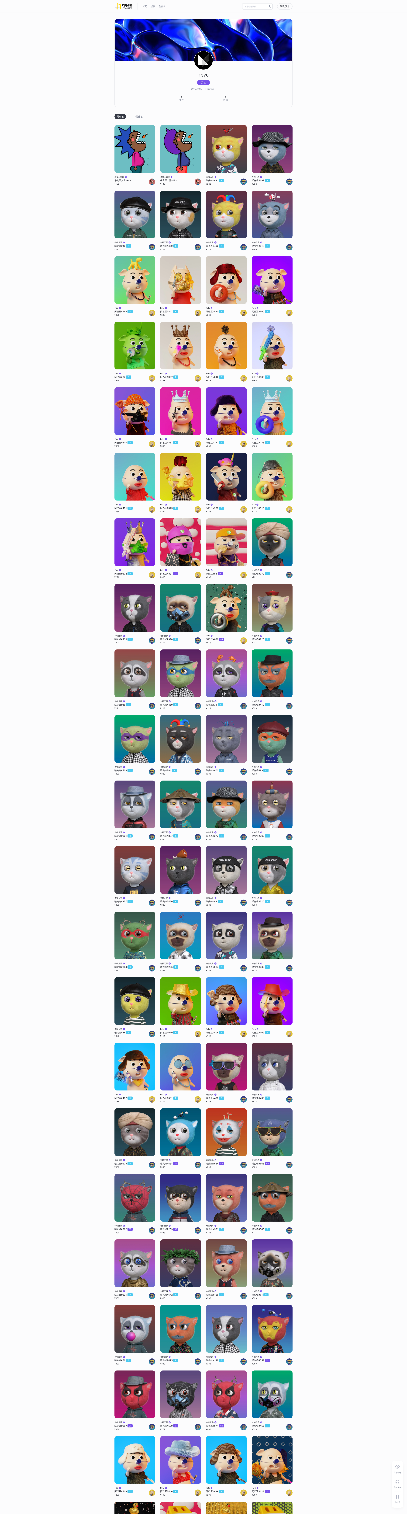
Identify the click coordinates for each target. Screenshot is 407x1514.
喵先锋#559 (260, 1360)
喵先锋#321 (122, 1294)
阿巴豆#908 (260, 377)
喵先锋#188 (214, 1294)
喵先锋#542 (168, 1294)
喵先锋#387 (168, 835)
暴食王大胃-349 (122, 180)
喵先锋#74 (213, 704)
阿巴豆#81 (213, 573)
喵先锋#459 (168, 246)
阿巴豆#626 (214, 639)
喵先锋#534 (214, 967)
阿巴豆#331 (168, 573)
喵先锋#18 (121, 704)
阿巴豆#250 (214, 508)
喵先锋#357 (122, 901)
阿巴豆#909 (260, 1032)
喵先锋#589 (168, 1425)
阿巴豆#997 (168, 377)
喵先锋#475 (168, 1360)
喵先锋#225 (260, 639)
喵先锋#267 (122, 1425)
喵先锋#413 (260, 704)
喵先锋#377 (214, 835)
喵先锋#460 (168, 901)
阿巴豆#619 (168, 1032)
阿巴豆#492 (122, 1098)
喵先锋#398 (168, 639)
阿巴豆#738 (260, 442)
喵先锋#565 (260, 1163)
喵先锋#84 (167, 770)
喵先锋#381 (214, 1229)
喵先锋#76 (121, 1360)
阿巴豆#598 (122, 311)
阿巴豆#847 (168, 311)
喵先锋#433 (260, 1098)
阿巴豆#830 (122, 442)
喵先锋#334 (122, 967)
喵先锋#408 (122, 770)
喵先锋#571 (214, 1425)
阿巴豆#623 (260, 1491)
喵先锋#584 (168, 1163)
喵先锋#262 (122, 1229)
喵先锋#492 (214, 246)
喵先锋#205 (168, 967)
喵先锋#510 (260, 901)
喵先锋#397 (260, 180)
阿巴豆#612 (214, 377)
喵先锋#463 (260, 967)
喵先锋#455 (260, 1425)
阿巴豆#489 (214, 1491)
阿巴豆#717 (214, 442)
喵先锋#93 (259, 770)
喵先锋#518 (260, 246)
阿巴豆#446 (168, 1491)
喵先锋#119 (214, 1360)
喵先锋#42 (213, 901)
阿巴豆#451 (122, 508)
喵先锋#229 (122, 1163)
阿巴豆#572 (122, 573)
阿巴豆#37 (121, 377)
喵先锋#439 (122, 639)
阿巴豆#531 (168, 1098)
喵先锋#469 (168, 704)
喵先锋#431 (214, 180)
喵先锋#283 (168, 1229)
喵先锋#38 (121, 1032)
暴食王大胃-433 (168, 180)
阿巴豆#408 (214, 1032)
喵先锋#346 (260, 1229)
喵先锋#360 (260, 835)
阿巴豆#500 (260, 311)
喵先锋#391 (122, 835)
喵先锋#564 (214, 1163)
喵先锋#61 (259, 1294)
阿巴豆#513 (260, 508)
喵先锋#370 (260, 573)
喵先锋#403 (214, 770)
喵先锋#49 (121, 246)
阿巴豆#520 (214, 311)
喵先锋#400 (214, 1098)
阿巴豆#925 (168, 508)
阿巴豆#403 (122, 1491)
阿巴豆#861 (168, 442)
